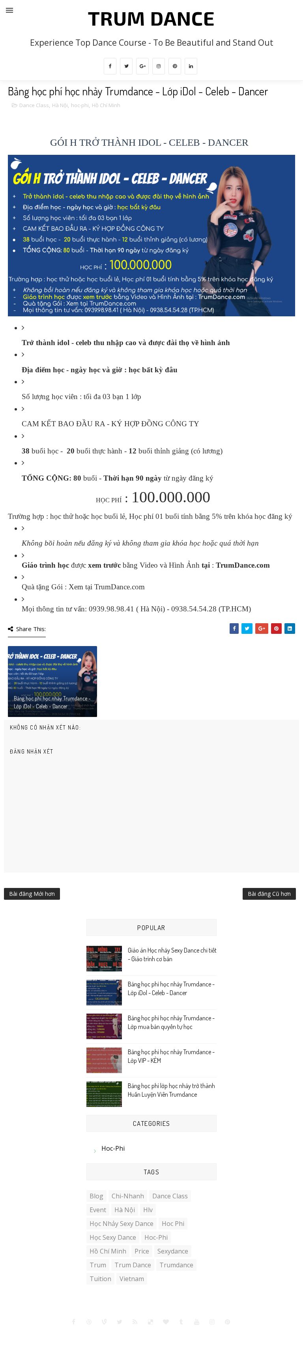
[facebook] (110, 66)
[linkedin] (191, 66)
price (142, 1251)
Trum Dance (151, 18)
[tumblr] (181, 1322)
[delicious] (151, 1322)
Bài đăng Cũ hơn (269, 893)
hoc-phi (80, 105)
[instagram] (158, 66)
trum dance (132, 1265)
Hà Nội (60, 105)
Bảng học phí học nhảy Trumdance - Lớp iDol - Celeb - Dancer (52, 702)
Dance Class (34, 105)
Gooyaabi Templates (205, 1336)
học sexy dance (113, 1237)
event (98, 1209)
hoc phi (173, 1223)
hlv (148, 1209)
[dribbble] (89, 1322)
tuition (100, 1278)
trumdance (176, 1265)
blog (96, 1196)
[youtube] (197, 1322)
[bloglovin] (166, 1322)
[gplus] (142, 66)
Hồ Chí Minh (106, 105)
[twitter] (126, 66)
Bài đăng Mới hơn (32, 893)
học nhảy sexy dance (121, 1223)
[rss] (135, 1322)
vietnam (132, 1278)
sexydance (172, 1251)
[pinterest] (174, 66)
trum (98, 1265)
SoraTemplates (120, 1336)
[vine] (104, 1322)
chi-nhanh (128, 1196)
